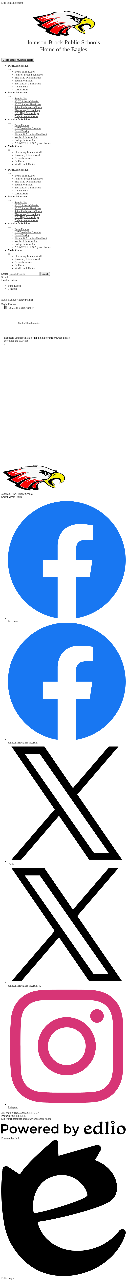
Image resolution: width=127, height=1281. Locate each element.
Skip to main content (12, 2)
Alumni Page (21, 86)
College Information (25, 140)
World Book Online (25, 164)
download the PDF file (16, 340)
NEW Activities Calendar (28, 128)
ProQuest (19, 161)
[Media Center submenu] (9, 150)
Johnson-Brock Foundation (29, 74)
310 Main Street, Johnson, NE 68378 (20, 1112)
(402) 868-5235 (17, 1115)
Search (4, 273)
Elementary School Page (27, 110)
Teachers (12, 288)
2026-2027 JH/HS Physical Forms (32, 143)
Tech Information (24, 80)
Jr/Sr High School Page (27, 113)
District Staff (21, 89)
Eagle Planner (22, 125)
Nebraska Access (23, 158)
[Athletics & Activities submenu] (9, 123)
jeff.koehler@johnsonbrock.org (34, 1118)
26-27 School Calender (27, 101)
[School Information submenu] (9, 96)
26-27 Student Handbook (28, 104)
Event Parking (22, 131)
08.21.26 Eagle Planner (21, 307)
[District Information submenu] (9, 69)
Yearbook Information (26, 137)
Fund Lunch (14, 285)
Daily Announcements (26, 116)
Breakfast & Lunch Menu (28, 83)
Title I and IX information (28, 77)
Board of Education (25, 71)
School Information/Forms (28, 107)
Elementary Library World (28, 152)
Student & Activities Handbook (31, 134)
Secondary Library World (28, 155)
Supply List (21, 98)
